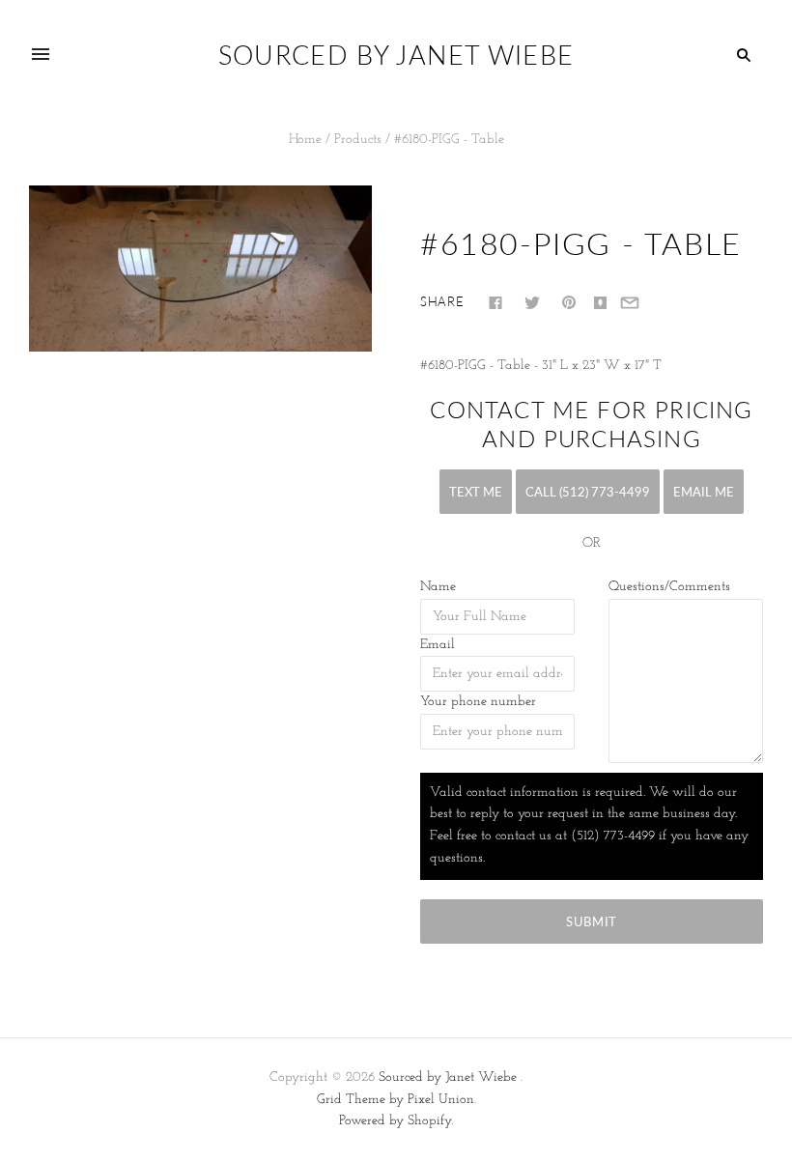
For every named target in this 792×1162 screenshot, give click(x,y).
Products (358, 139)
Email (437, 645)
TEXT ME (475, 491)
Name (438, 587)
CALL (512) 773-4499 (587, 491)
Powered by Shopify (395, 1121)
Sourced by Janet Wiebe (448, 1077)
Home (305, 139)
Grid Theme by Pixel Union (395, 1099)
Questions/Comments (669, 587)
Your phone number (478, 701)
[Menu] (40, 55)
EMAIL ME (703, 491)
